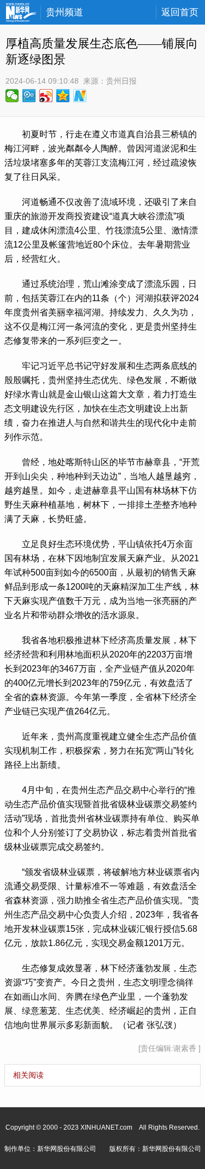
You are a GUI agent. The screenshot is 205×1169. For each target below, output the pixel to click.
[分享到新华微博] (80, 95)
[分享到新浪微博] (46, 95)
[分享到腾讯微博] (29, 95)
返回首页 (179, 12)
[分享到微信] (12, 95)
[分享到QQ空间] (63, 95)
